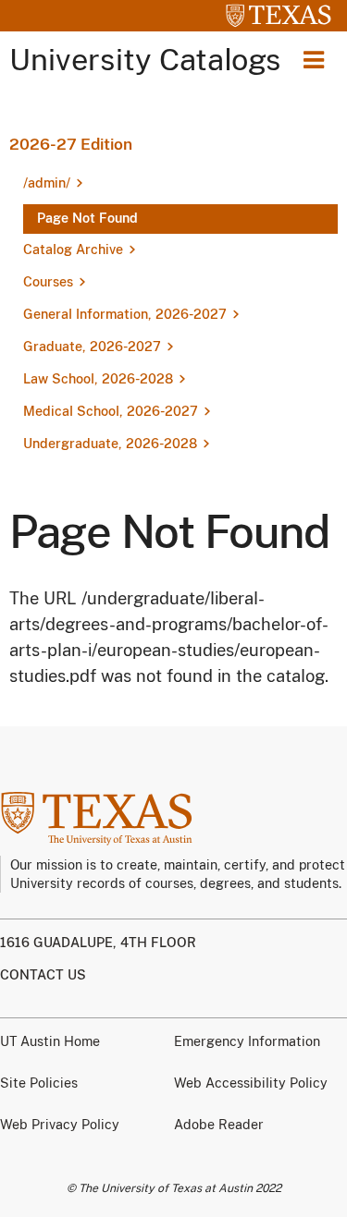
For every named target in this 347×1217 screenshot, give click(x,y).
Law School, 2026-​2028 (98, 378)
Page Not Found (87, 218)
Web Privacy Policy (59, 1124)
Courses (48, 281)
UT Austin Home (50, 1041)
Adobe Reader (219, 1124)
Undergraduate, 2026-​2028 (110, 443)
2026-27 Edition (70, 144)
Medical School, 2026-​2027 (110, 411)
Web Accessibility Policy (251, 1083)
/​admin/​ (46, 183)
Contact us (43, 975)
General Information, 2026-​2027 (125, 314)
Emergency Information (247, 1041)
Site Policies (39, 1083)
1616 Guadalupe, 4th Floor (98, 942)
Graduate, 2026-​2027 (92, 346)
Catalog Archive (73, 249)
